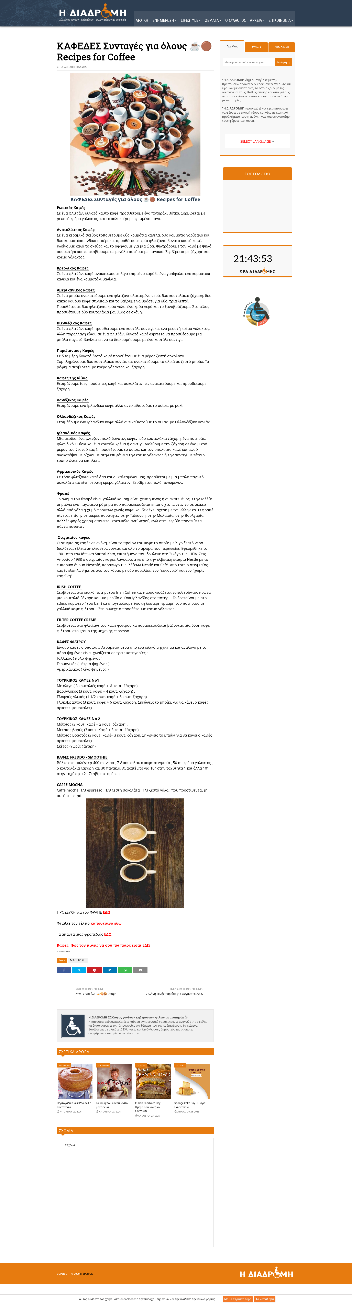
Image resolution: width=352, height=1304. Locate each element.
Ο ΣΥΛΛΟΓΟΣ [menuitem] (235, 20)
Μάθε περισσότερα (237, 1299)
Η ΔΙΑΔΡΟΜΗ (87, 1274)
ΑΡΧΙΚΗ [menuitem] (142, 20)
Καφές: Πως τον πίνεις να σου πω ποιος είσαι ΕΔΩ (103, 945)
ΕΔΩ (106, 912)
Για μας (232, 46)
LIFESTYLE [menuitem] (189, 20)
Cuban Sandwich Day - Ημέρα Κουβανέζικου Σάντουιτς (148, 1107)
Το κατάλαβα (264, 1299)
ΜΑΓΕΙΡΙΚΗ (78, 960)
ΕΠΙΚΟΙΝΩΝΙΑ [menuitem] (279, 20)
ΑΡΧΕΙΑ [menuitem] (256, 20)
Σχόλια (256, 47)
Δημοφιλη (282, 47)
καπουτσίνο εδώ (106, 923)
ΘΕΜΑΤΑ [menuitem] (212, 20)
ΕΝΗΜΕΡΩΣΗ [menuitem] (163, 20)
